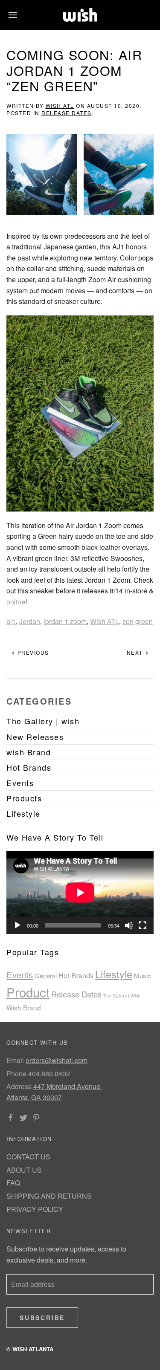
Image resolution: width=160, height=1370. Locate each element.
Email (15, 1060)
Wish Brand (23, 1007)
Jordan (29, 621)
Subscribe (42, 1317)
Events (19, 974)
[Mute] (129, 925)
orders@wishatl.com (56, 1060)
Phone (16, 1073)
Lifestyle (113, 974)
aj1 (11, 621)
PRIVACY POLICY (34, 1209)
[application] (80, 892)
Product (27, 992)
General (46, 975)
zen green (137, 621)
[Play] (17, 925)
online (15, 602)
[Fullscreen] (142, 925)
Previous (32, 652)
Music (142, 975)
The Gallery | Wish (121, 995)
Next (136, 652)
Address (19, 1086)
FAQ (13, 1183)
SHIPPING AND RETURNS (49, 1196)
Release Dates (66, 112)
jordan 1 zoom (65, 621)
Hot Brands (75, 975)
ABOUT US (24, 1170)
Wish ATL (60, 105)
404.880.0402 (49, 1073)
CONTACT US (28, 1157)
